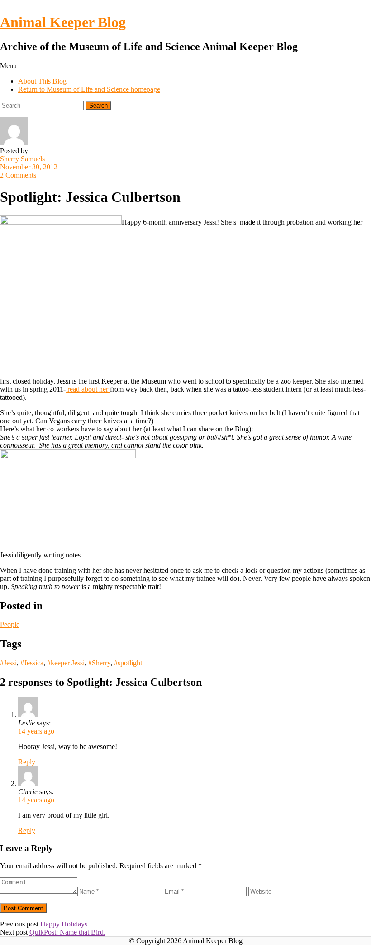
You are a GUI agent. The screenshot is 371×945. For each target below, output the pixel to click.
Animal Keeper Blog (63, 22)
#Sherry (99, 663)
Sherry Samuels (22, 159)
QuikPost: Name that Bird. (67, 932)
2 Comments (18, 175)
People (9, 624)
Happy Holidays (63, 924)
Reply (26, 762)
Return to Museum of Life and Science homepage (89, 89)
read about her (88, 389)
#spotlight (128, 663)
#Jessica (31, 663)
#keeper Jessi (66, 663)
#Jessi (8, 663)
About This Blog (42, 81)
